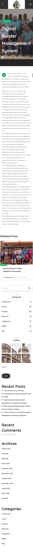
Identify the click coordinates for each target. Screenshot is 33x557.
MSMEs (4, 326)
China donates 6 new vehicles (14, 390)
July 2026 (5, 454)
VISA (3, 331)
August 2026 (6, 449)
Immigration (6, 321)
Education (5, 316)
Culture (4, 307)
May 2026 (5, 458)
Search (4, 367)
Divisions (6, 21)
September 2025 (7, 483)
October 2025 (6, 478)
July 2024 (5, 498)
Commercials (6, 302)
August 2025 (6, 488)
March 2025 (6, 493)
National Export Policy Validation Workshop (12, 269)
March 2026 (6, 463)
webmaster (8, 57)
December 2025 (7, 468)
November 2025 (7, 473)
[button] (30, 4)
